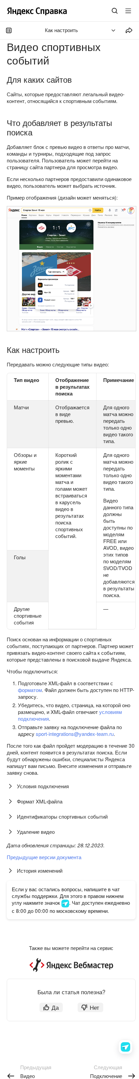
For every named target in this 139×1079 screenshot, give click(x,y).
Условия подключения (43, 786)
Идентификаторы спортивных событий (62, 816)
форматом (30, 689)
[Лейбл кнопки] (128, 10)
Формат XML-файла (39, 801)
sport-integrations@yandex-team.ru (75, 733)
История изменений (39, 870)
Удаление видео (36, 831)
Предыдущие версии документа (44, 856)
